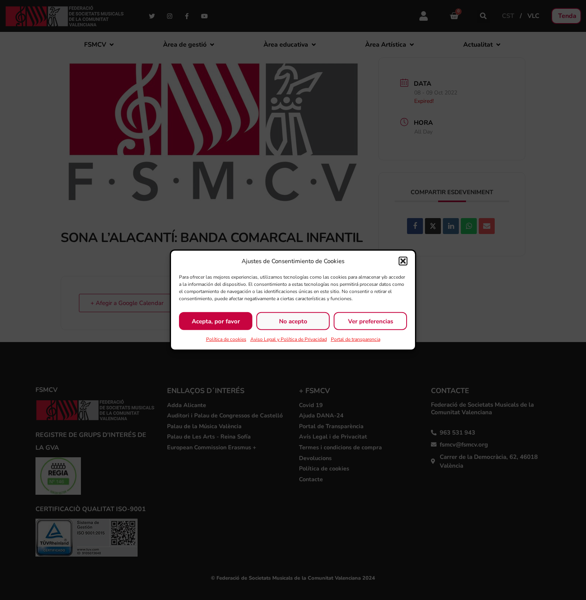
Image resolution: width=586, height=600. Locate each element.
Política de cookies (226, 339)
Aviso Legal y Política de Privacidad (288, 339)
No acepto (293, 321)
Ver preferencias (370, 321)
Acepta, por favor (216, 321)
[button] (403, 261)
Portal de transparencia (355, 339)
